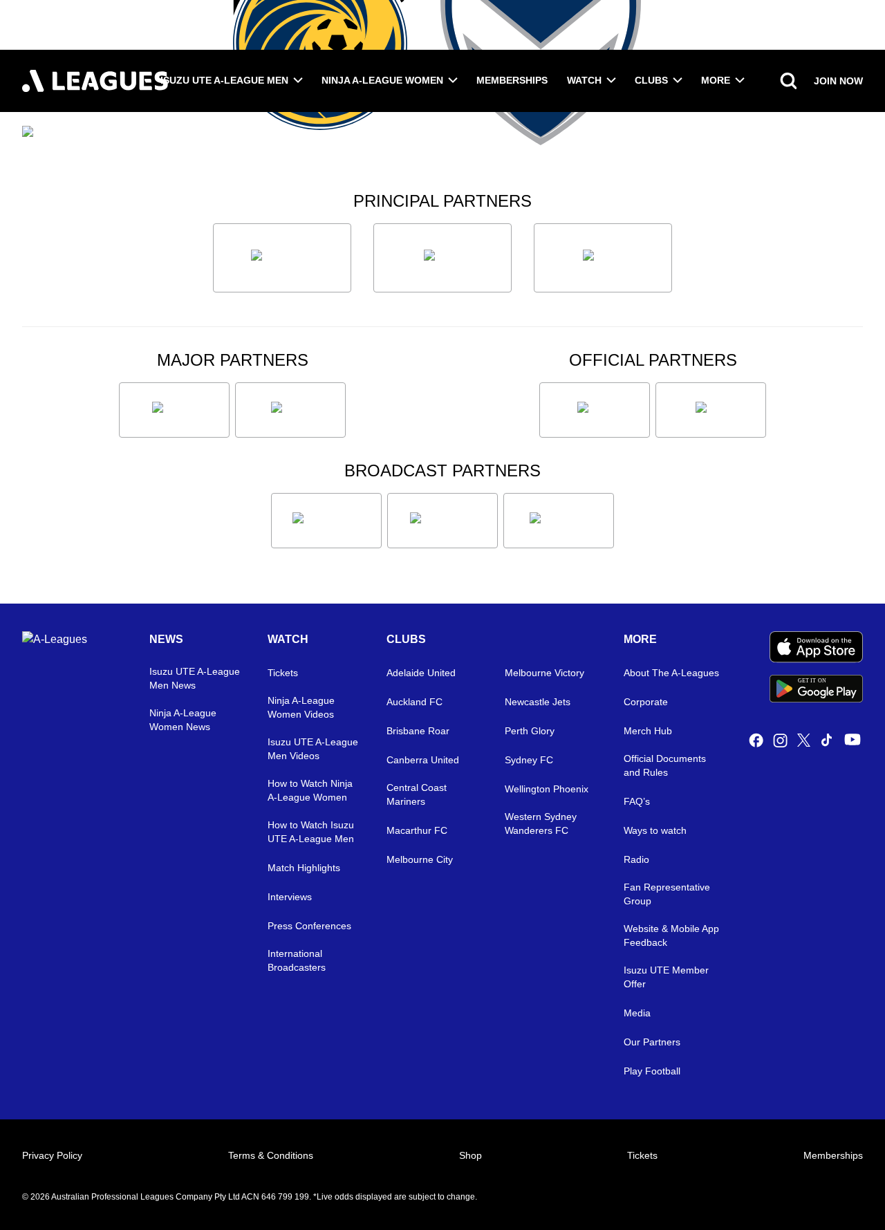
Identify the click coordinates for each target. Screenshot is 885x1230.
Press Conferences (309, 925)
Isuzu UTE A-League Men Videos (313, 748)
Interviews (290, 896)
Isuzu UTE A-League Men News (194, 678)
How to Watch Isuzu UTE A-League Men (311, 831)
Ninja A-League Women (382, 80)
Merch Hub (648, 730)
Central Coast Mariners (416, 794)
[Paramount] (442, 521)
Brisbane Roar (417, 730)
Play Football (652, 1071)
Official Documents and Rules (665, 765)
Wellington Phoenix (546, 788)
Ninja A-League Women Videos (301, 707)
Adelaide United (421, 672)
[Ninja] (442, 258)
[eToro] (290, 410)
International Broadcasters (297, 960)
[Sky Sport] (558, 521)
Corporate (646, 701)
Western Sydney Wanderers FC (541, 823)
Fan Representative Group (667, 894)
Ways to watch (655, 830)
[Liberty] (174, 410)
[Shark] (602, 258)
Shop (470, 1155)
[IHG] (710, 410)
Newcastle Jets (537, 701)
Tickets (283, 672)
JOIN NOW (838, 80)
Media (637, 1012)
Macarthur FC (416, 830)
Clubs (651, 80)
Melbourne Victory (544, 672)
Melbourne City (419, 859)
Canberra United (422, 759)
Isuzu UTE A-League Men (224, 80)
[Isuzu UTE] (282, 258)
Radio (636, 859)
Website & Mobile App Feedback (671, 935)
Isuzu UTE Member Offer (666, 977)
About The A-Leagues (671, 672)
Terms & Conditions (270, 1155)
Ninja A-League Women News (182, 719)
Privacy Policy (52, 1155)
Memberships (512, 80)
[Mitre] (594, 410)
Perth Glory (530, 730)
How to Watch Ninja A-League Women (310, 790)
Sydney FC (529, 759)
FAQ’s (637, 801)
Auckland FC (414, 701)
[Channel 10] (326, 521)
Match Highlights (304, 867)
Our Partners (652, 1041)
